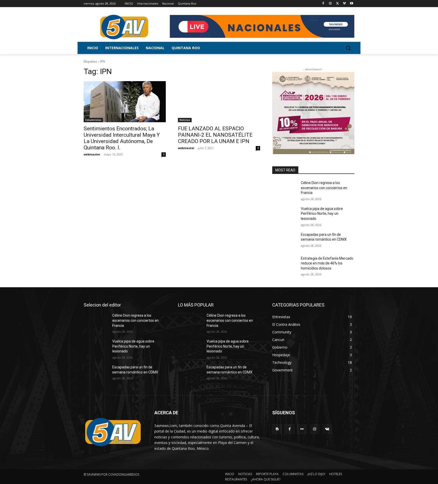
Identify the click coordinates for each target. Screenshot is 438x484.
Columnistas (93, 120)
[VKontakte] (327, 429)
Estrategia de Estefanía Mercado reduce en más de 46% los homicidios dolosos (327, 263)
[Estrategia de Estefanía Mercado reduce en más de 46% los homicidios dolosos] (284, 264)
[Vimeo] (344, 4)
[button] (348, 48)
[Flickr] (302, 429)
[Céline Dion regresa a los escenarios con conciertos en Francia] (284, 189)
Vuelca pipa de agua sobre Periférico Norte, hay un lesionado (322, 214)
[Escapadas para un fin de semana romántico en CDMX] (284, 240)
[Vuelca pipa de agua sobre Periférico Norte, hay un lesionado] (284, 215)
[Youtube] (351, 4)
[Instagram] (330, 4)
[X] (337, 4)
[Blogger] (277, 429)
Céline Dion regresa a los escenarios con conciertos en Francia (324, 188)
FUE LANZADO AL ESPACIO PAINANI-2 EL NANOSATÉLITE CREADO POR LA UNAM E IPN (215, 135)
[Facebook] (323, 4)
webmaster (92, 154)
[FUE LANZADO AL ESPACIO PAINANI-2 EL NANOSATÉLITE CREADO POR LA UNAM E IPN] (219, 101)
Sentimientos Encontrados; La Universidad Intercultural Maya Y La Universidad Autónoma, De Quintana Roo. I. (122, 138)
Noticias (184, 120)
